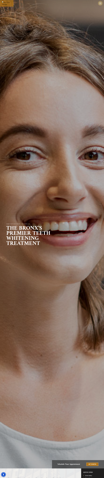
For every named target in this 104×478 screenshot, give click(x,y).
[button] (92, 464)
